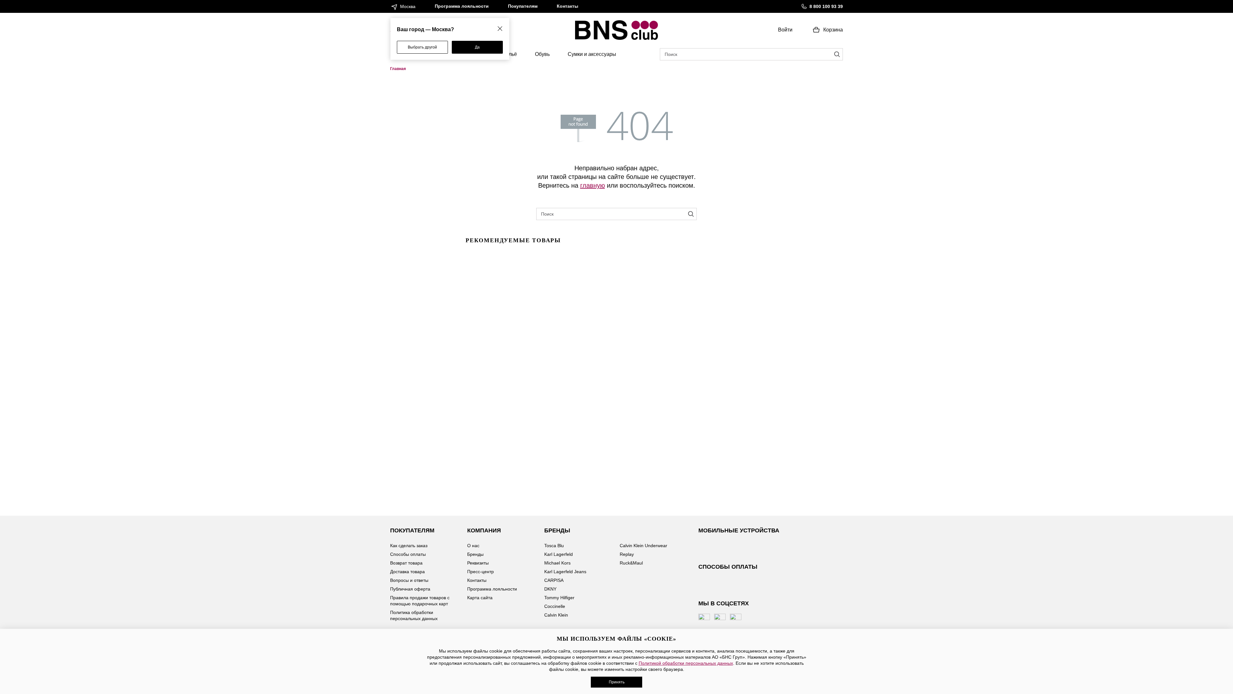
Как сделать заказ (408, 545)
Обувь (542, 54)
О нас (473, 545)
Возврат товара (406, 562)
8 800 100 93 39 (826, 6)
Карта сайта (480, 597)
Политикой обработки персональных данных (686, 663)
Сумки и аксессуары (592, 54)
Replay (627, 554)
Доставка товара (407, 571)
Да (477, 47)
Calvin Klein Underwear (643, 545)
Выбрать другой (422, 47)
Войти (785, 29)
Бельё (510, 54)
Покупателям (523, 6)
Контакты (567, 6)
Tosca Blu (554, 545)
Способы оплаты (408, 554)
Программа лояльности (462, 6)
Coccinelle (554, 606)
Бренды (475, 554)
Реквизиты (478, 562)
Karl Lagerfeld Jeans (565, 571)
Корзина (833, 29)
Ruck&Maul (631, 562)
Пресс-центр (480, 571)
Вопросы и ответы (409, 580)
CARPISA (554, 580)
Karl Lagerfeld (558, 554)
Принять (617, 682)
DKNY (550, 589)
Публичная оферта (410, 589)
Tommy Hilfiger (559, 597)
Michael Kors (557, 562)
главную (592, 185)
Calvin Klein (556, 615)
